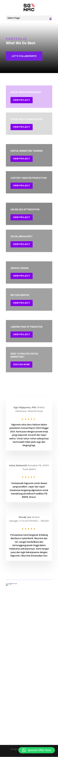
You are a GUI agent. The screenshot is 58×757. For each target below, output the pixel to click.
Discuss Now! (21, 364)
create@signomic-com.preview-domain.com (28, 722)
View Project (21, 100)
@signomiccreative (15, 729)
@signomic (14, 725)
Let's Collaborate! (24, 56)
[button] (36, 750)
